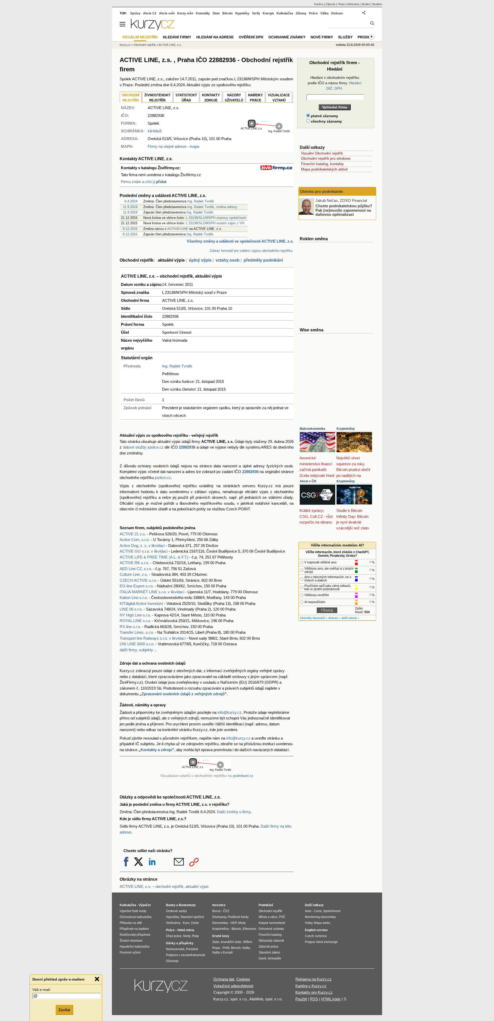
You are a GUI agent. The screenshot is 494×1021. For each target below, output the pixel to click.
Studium (377, 4)
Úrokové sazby (176, 911)
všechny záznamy (326, 121)
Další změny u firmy (234, 812)
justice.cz (163, 477)
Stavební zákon (269, 952)
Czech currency (316, 936)
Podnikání (266, 905)
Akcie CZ (149, 13)
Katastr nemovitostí (272, 923)
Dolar (195, 923)
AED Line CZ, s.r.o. (136, 569)
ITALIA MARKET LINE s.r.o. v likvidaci (152, 592)
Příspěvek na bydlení (134, 929)
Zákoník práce (268, 946)
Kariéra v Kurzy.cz (311, 986)
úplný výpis (200, 260)
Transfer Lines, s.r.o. (137, 632)
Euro (186, 923)
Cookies (243, 979)
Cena (318, 911)
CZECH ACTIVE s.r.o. (138, 580)
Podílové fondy (238, 917)
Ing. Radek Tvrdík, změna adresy (212, 207)
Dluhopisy (219, 917)
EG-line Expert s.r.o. (137, 586)
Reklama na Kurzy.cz (313, 979)
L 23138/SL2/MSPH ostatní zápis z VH (215, 223)
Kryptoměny (346, 429)
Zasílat (64, 1010)
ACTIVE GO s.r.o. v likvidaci (143, 551)
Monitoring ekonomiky (320, 917)
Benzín (236, 948)
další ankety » (350, 617)
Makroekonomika (312, 429)
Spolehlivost (331, 911)
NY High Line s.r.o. (135, 615)
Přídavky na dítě (131, 923)
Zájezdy (330, 4)
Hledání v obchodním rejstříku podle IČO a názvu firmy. (334, 82)
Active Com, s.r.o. (135, 539)
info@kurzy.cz (229, 712)
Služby (345, 37)
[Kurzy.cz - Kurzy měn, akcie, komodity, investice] (152, 29)
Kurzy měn (185, 13)
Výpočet (145, 905)
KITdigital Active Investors (141, 603)
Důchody (172, 961)
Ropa (216, 948)
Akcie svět (167, 13)
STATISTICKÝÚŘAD (186, 97)
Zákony (301, 13)
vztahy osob (228, 260)
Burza (216, 911)
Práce (313, 13)
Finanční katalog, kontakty (322, 164)
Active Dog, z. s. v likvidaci (142, 545)
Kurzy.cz (125, 44)
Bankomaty (187, 905)
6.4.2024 (131, 201)
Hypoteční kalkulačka (134, 946)
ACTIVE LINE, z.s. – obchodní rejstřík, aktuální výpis (164, 886)
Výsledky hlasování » (313, 617)
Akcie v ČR (308, 481)
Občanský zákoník (271, 940)
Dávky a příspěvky (179, 943)
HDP (234, 923)
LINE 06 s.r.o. (131, 609)
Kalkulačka (285, 13)
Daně (262, 958)
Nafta (246, 948)
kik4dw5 (155, 131)
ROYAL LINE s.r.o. (135, 621)
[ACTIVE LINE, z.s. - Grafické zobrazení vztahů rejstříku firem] (265, 131)
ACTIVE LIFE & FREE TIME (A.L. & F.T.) (154, 557)
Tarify (256, 13)
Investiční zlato (231, 942)
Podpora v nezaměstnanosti (185, 955)
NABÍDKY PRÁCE (255, 97)
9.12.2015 (130, 229)
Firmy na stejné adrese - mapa (173, 146)
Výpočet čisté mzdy (133, 911)
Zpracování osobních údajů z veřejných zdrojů (183, 694)
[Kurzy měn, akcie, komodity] (162, 988)
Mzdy (186, 936)
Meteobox (353, 4)
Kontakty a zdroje (156, 750)
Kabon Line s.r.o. (134, 597)
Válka (324, 13)
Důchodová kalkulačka (136, 917)
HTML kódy (331, 999)
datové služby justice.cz (143, 447)
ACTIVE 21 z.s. (133, 534)
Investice (219, 905)
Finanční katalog (270, 935)
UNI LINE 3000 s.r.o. (137, 644)
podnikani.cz (243, 776)
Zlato (216, 13)
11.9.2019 (130, 207)
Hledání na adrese (215, 37)
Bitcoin (227, 13)
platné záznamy (324, 116)
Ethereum (249, 929)
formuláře (274, 958)
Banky (170, 905)
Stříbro (247, 942)
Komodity (203, 13)
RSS (314, 999)
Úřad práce (174, 936)
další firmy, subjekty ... (138, 650)
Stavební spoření (192, 917)
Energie (268, 13)
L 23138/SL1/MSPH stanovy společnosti (216, 218)
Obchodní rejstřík (145, 44)
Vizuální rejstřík (140, 37)
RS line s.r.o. (130, 626)
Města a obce (268, 917)
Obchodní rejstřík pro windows (325, 158)
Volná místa (185, 930)
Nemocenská (175, 949)
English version (316, 930)
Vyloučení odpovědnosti (233, 986)
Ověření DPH (251, 37)
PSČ (282, 917)
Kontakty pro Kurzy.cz (314, 992)
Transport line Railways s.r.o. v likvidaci (153, 638)
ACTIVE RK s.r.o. (134, 563)
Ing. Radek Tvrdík (200, 201)
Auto (308, 911)
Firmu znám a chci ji (143, 181)
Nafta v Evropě (222, 952)
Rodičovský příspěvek (135, 935)
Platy (195, 936)
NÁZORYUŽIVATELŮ (234, 97)
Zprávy (135, 13)
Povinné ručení (130, 952)
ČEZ (226, 911)
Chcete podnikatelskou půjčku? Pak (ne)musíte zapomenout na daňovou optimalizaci (343, 210)
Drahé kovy (220, 936)
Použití (301, 999)
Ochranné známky (286, 37)
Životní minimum (131, 940)
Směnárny (173, 923)
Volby (308, 923)
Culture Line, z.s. (134, 574)
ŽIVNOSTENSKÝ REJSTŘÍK (157, 97)
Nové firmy (322, 37)
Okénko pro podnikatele (321, 191)
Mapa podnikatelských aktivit (324, 169)
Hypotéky (242, 13)
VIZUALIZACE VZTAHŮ (279, 97)
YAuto (341, 4)
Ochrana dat (223, 979)
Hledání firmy (177, 37)
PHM (226, 948)
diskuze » (334, 617)
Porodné (192, 949)
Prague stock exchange (321, 942)
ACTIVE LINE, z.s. (170, 44)
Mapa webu (322, 923)
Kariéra (318, 4)
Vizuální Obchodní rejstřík (322, 153)
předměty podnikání (263, 260)
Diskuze (337, 13)
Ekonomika (220, 923)
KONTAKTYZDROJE (211, 97)
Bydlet (366, 4)
